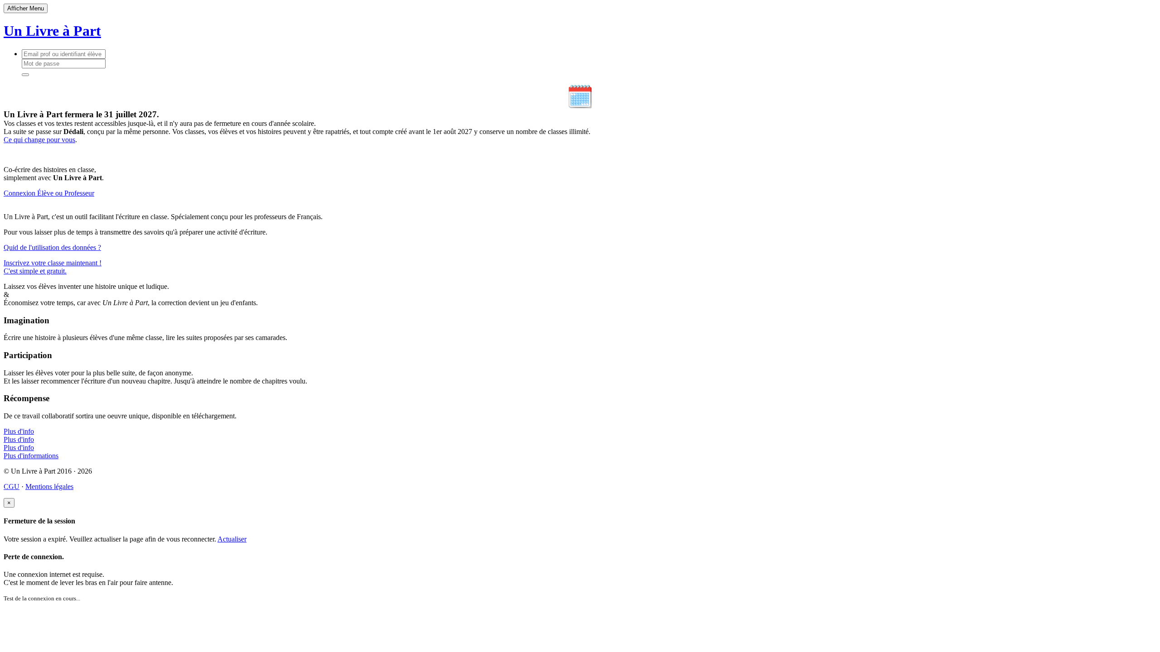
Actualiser (232, 539)
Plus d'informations (31, 456)
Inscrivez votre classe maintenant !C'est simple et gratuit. (53, 267)
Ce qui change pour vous (39, 140)
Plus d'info (19, 431)
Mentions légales (49, 486)
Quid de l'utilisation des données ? (52, 247)
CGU (11, 486)
